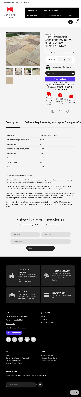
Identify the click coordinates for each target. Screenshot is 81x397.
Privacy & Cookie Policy (48, 361)
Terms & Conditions (47, 355)
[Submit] (40, 384)
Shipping (56, 53)
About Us (9, 355)
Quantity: (52, 59)
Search (42, 317)
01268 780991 (25, 2)
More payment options (60, 82)
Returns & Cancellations (48, 358)
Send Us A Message (47, 322)
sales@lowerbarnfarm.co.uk (10, 2)
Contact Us (44, 319)
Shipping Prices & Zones (14, 363)
